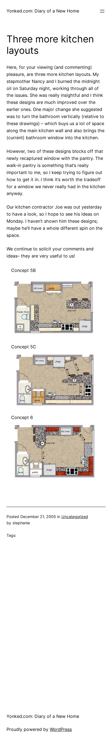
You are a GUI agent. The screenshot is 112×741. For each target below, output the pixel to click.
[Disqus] (56, 621)
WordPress (61, 729)
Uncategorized (74, 516)
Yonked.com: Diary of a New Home (43, 11)
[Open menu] (102, 11)
